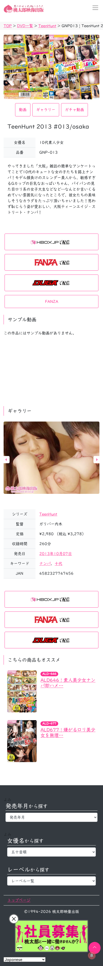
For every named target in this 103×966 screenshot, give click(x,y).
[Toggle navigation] (94, 8)
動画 (23, 110)
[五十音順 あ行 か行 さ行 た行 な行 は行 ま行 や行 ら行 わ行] (51, 852)
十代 (58, 563)
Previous (6, 459)
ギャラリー (45, 110)
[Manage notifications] (92, 955)
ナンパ (45, 563)
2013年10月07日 (55, 554)
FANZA (51, 301)
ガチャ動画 (74, 110)
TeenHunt (48, 514)
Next (97, 459)
